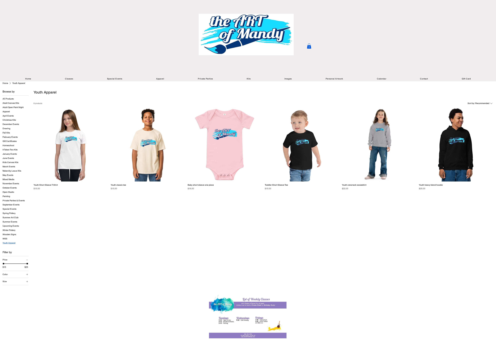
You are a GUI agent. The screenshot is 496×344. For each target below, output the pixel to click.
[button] (309, 46)
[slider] (3, 263)
